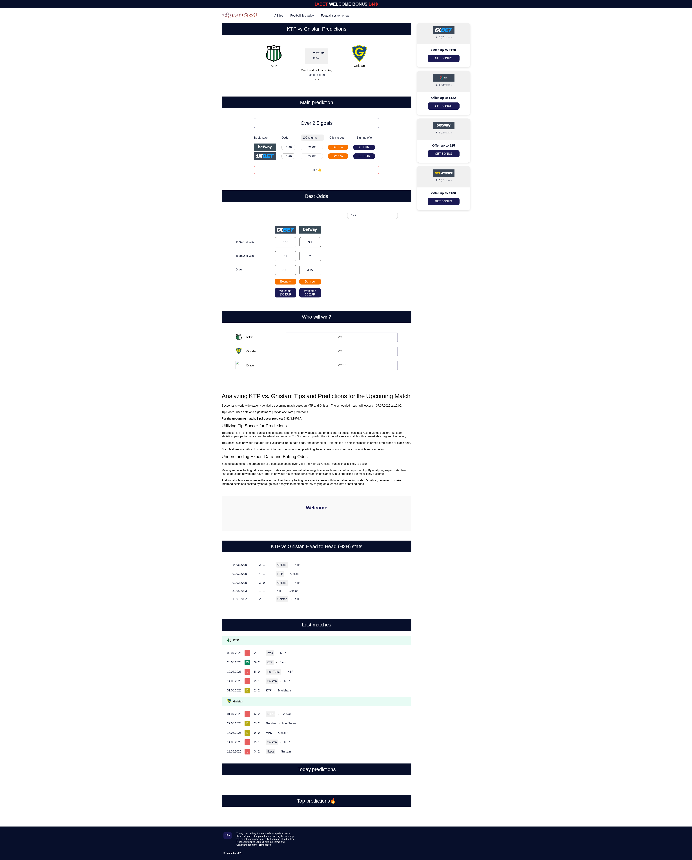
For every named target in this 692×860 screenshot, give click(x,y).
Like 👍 (316, 169)
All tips (278, 15)
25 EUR (364, 147)
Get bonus (443, 58)
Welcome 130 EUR (285, 292)
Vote (342, 337)
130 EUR (364, 156)
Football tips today (302, 15)
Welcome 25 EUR (310, 292)
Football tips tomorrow (335, 15)
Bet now (338, 147)
